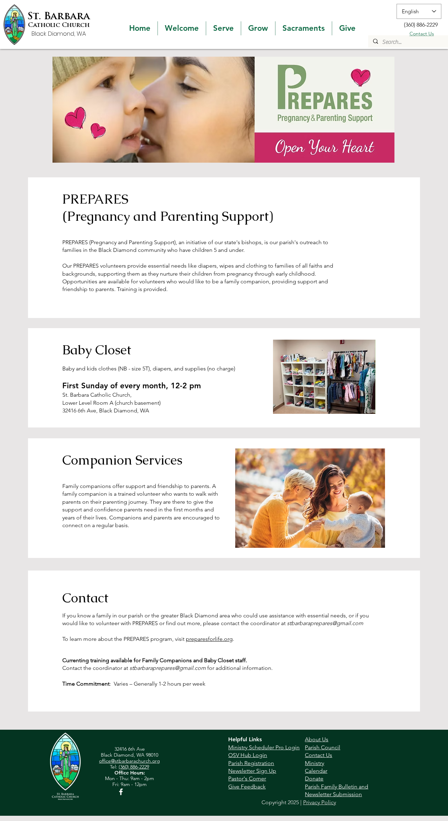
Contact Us (422, 33)
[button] (182, 28)
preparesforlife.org (209, 639)
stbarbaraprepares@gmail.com (325, 623)
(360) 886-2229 (134, 767)
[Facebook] (121, 791)
